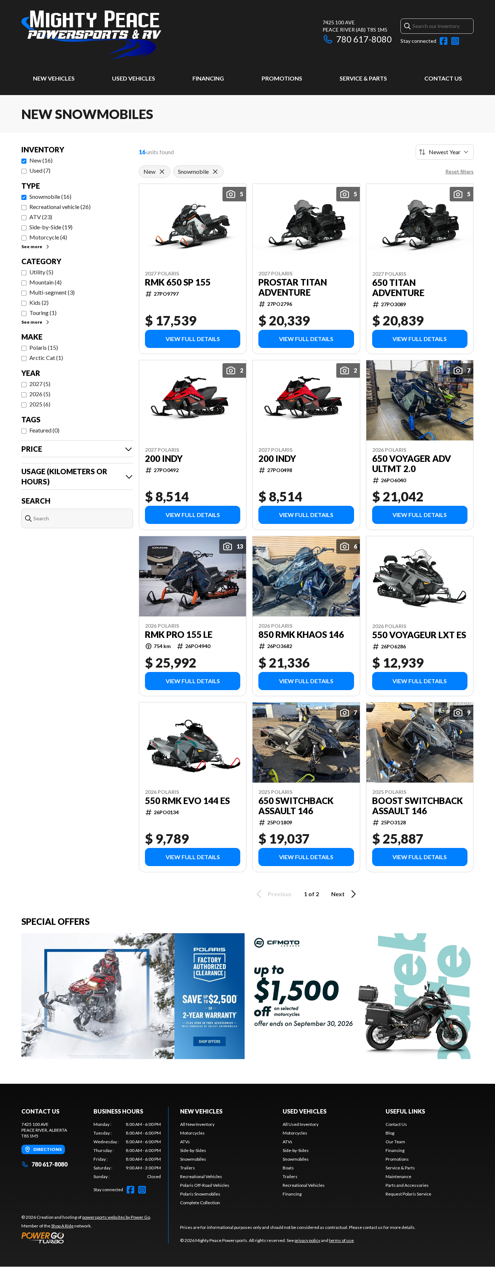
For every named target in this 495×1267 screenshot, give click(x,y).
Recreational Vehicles (201, 1176)
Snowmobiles (193, 1159)
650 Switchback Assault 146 (295, 806)
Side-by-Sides (193, 1150)
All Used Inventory (301, 1124)
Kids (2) (39, 302)
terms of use (341, 1240)
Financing (208, 78)
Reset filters (459, 171)
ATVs (185, 1141)
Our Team (395, 1141)
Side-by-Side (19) (50, 227)
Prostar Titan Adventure (292, 287)
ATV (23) (40, 216)
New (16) (41, 160)
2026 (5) (39, 393)
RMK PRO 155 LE (178, 635)
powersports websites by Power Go (116, 1217)
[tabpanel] (127, 1151)
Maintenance (398, 1176)
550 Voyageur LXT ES (419, 635)
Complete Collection (200, 1202)
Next (338, 893)
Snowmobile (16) (50, 196)
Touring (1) (43, 312)
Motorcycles (192, 1133)
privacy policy (307, 1240)
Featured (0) (44, 430)
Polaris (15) (43, 347)
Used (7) (39, 170)
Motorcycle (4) (48, 237)
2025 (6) (39, 404)
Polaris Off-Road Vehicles (204, 1185)
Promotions (282, 78)
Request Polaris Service (408, 1194)
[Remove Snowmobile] (215, 171)
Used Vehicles (133, 78)
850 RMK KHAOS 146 (301, 635)
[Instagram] (455, 41)
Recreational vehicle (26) (60, 206)
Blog (390, 1133)
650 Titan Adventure (398, 288)
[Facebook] (443, 41)
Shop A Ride (62, 1226)
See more (31, 246)
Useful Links (405, 1111)
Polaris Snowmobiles (200, 1194)
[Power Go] (86, 1237)
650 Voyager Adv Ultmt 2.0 (411, 464)
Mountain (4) (45, 282)
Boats (288, 1167)
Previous (280, 893)
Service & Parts (363, 78)
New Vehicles (54, 78)
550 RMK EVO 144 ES (187, 801)
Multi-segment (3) (52, 292)
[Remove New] (162, 171)
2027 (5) (39, 383)
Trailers (187, 1167)
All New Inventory (197, 1124)
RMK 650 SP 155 (178, 282)
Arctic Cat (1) (46, 357)
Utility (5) (41, 271)
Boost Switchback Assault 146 (417, 806)
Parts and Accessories (407, 1185)
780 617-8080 (364, 39)
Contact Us (443, 78)
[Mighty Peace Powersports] (91, 35)
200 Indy (164, 459)
